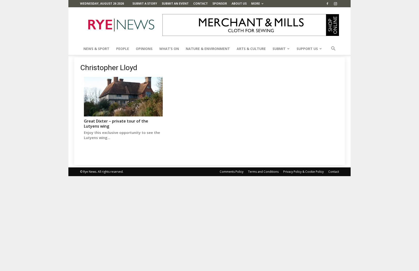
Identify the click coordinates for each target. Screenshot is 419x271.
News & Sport (96, 48)
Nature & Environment (208, 48)
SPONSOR (219, 3)
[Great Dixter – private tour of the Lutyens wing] (123, 96)
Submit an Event (175, 3)
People (122, 48)
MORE (255, 3)
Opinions (144, 48)
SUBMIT (279, 48)
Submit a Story (144, 3)
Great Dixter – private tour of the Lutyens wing (116, 123)
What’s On (169, 48)
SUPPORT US (307, 48)
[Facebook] (327, 3)
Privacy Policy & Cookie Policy (303, 172)
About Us (239, 3)
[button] (333, 49)
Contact (200, 3)
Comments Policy (231, 172)
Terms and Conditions (263, 172)
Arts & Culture (251, 48)
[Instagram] (335, 3)
